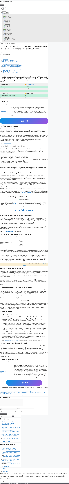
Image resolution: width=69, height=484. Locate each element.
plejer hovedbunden (26, 192)
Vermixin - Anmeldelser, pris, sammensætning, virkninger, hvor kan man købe (11, 427)
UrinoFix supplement (8, 231)
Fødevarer (4, 9)
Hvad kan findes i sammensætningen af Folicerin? (12, 66)
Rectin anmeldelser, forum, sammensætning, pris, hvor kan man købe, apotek (11, 431)
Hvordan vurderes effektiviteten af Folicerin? (11, 72)
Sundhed (4, 11)
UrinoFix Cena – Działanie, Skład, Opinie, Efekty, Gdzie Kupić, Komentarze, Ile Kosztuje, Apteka (10, 448)
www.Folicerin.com (30, 84)
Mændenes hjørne (5, 12)
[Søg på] (13, 416)
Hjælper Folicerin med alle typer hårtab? (10, 61)
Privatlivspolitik (5, 471)
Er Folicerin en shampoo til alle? (9, 70)
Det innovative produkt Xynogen (11, 340)
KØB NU (24, 121)
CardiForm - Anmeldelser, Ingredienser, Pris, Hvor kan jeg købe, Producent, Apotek (10, 436)
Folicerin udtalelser (6, 71)
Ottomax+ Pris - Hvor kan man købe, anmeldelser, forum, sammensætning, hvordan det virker (10, 440)
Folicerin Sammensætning (19, 391)
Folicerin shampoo (28, 391)
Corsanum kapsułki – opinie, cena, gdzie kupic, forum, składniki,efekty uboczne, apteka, (11, 465)
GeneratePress (25, 483)
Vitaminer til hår (7, 143)
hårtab (36, 354)
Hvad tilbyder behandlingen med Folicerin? (11, 64)
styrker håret (15, 203)
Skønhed (4, 7)
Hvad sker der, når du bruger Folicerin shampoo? (12, 62)
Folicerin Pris (5, 59)
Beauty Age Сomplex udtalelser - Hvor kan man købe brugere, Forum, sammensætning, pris (11, 423)
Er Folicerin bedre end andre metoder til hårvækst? (12, 65)
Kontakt (3, 470)
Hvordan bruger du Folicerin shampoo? (10, 67)
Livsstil (3, 8)
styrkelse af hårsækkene (15, 170)
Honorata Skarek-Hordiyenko (6, 1)
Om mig (3, 468)
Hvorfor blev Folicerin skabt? (8, 60)
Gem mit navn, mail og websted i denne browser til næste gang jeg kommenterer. (18, 411)
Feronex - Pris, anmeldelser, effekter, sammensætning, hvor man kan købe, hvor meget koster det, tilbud (22, 394)
